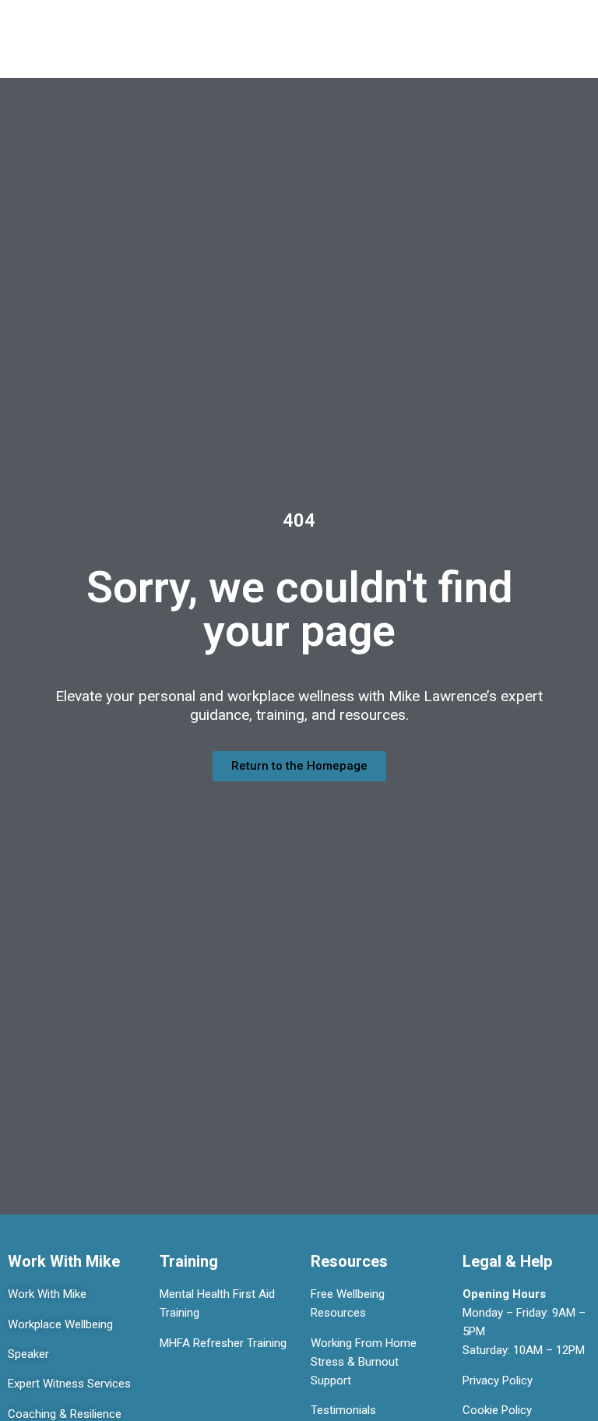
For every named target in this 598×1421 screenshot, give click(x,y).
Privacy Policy (498, 1380)
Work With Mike (47, 1294)
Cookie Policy (497, 1410)
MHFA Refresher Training (223, 1343)
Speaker (28, 1354)
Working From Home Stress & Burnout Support (364, 1362)
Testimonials (343, 1410)
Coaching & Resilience (64, 1414)
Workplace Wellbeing (60, 1324)
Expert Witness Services (69, 1384)
